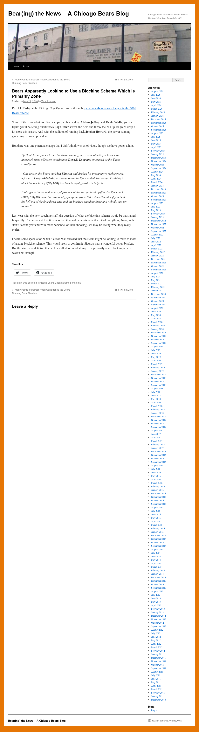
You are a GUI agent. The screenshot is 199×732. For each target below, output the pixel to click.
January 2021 (157, 290)
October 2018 (157, 381)
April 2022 (156, 245)
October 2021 (157, 266)
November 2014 (158, 538)
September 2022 (158, 231)
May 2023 (156, 210)
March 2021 (156, 283)
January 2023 (157, 217)
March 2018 (156, 405)
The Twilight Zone (125, 79)
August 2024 (157, 171)
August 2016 (157, 465)
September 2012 (158, 626)
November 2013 (158, 580)
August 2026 (157, 91)
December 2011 (158, 657)
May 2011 (156, 682)
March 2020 (156, 321)
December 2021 (158, 259)
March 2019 (156, 363)
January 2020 (157, 328)
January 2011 (157, 696)
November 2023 (158, 192)
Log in (154, 710)
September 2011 (158, 668)
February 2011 (158, 692)
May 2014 (156, 559)
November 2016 (158, 454)
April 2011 (156, 685)
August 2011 (157, 671)
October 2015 (157, 500)
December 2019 (158, 332)
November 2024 (158, 161)
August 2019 (157, 346)
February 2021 (158, 286)
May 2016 (156, 475)
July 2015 (155, 510)
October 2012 (157, 622)
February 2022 (158, 252)
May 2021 (156, 279)
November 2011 (158, 661)
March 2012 (156, 647)
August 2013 (157, 591)
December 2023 (158, 189)
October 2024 (157, 164)
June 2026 (156, 98)
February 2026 (158, 112)
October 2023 (157, 196)
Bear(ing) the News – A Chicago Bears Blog (68, 13)
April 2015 (156, 521)
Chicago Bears (46, 282)
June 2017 (156, 433)
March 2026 (156, 108)
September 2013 (158, 587)
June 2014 (156, 556)
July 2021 (155, 276)
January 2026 (157, 115)
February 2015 (158, 528)
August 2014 (157, 549)
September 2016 (158, 461)
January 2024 (157, 185)
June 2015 (156, 514)
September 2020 (158, 304)
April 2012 (156, 643)
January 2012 (157, 654)
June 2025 (156, 140)
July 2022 (155, 238)
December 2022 (158, 220)
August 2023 (157, 203)
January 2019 (157, 370)
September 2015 (158, 503)
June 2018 (156, 395)
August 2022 (157, 234)
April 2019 (156, 360)
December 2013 (158, 577)
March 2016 (156, 482)
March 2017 (156, 440)
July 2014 (155, 552)
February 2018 (158, 409)
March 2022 (156, 248)
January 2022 (157, 255)
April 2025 (156, 147)
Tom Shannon (48, 101)
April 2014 (156, 563)
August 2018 (157, 388)
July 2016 (155, 468)
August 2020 (157, 307)
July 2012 (155, 633)
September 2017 (158, 426)
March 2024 (156, 182)
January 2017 (157, 447)
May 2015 (156, 517)
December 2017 (158, 416)
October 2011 (157, 664)
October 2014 (157, 542)
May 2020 (156, 314)
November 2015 (158, 496)
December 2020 (158, 293)
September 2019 (158, 342)
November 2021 (158, 262)
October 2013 (157, 584)
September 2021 (158, 269)
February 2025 (158, 150)
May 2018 (156, 398)
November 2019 (158, 335)
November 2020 (158, 297)
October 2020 (157, 300)
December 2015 (158, 493)
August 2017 (157, 430)
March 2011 (156, 689)
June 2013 (156, 598)
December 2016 (158, 451)
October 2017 (157, 423)
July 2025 (155, 136)
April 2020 (156, 318)
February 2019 (158, 367)
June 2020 (156, 311)
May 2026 (156, 101)
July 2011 (155, 675)
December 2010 (158, 699)
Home (15, 66)
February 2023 (158, 213)
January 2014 (157, 573)
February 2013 (158, 608)
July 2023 (155, 206)
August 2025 (157, 133)
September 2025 (158, 129)
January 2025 (157, 154)
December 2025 (158, 119)
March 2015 (156, 524)
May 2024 (156, 175)
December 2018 (158, 374)
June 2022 (156, 241)
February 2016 (158, 486)
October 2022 (157, 227)
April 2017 (156, 437)
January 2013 (157, 612)
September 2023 (158, 199)
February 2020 (158, 325)
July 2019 (155, 349)
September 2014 (158, 545)
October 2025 (157, 126)
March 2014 (156, 566)
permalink (75, 282)
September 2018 (158, 384)
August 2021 (157, 272)
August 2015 (157, 507)
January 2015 (157, 531)
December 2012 (158, 615)
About (26, 66)
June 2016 (156, 472)
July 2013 (155, 594)
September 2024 (158, 168)
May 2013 (156, 601)
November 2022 (158, 224)
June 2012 (156, 636)
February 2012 (158, 650)
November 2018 (158, 377)
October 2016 (157, 458)
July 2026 (155, 94)
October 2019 (157, 339)
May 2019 (156, 356)
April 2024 (156, 178)
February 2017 (158, 444)
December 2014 (158, 535)
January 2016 (157, 489)
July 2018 (155, 391)
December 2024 (158, 157)
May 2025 (156, 143)
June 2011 (156, 678)
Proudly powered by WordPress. (167, 720)
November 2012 (158, 619)
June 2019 (156, 353)
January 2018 (157, 412)
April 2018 (156, 402)
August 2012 (157, 629)
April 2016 (156, 479)
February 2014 (158, 570)
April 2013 (156, 605)
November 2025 (158, 122)
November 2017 (158, 419)
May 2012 (156, 640)
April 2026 (156, 105)
